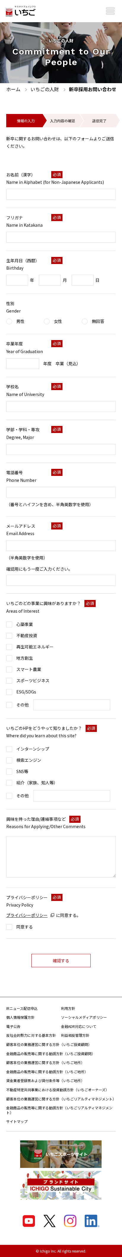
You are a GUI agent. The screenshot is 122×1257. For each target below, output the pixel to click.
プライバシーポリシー (27, 915)
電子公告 (13, 1026)
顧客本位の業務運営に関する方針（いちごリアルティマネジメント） (61, 1098)
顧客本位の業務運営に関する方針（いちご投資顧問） (49, 1044)
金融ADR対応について (78, 1026)
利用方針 (68, 1008)
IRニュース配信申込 (22, 1008)
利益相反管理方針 (75, 1035)
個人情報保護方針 (20, 1017)
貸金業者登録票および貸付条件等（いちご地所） (45, 1080)
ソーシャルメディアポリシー (84, 1017)
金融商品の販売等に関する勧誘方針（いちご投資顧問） (50, 1053)
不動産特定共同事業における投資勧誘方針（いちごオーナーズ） (57, 1089)
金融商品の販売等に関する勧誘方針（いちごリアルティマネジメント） (59, 1110)
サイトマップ (17, 1121)
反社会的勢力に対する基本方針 (31, 1035)
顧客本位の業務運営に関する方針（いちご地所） (45, 1062)
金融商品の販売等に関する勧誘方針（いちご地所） (47, 1071)
